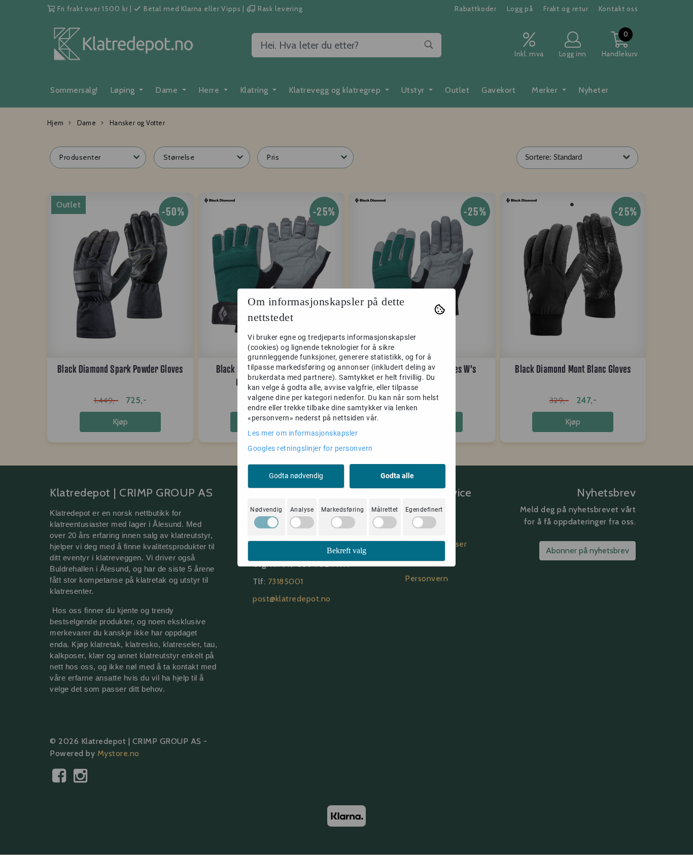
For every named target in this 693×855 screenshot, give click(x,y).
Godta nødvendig (296, 476)
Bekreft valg (346, 550)
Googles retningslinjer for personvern (310, 448)
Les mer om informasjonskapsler (303, 433)
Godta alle (397, 476)
